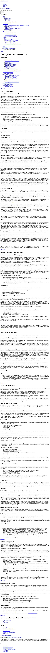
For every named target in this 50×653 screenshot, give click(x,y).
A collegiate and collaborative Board (12, 61)
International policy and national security (13, 28)
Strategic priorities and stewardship (9, 68)
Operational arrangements (8, 72)
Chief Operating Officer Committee (12, 75)
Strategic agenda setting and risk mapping (13, 69)
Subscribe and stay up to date (6, 635)
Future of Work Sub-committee (11, 76)
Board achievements (7, 59)
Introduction (5, 627)
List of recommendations (7, 628)
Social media (5, 651)
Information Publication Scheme (9, 649)
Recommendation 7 (9, 84)
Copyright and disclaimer (8, 647)
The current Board (7, 620)
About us (4, 17)
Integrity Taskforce (9, 63)
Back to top (2, 88)
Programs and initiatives (7, 30)
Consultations (8, 22)
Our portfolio (7, 20)
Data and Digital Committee (10, 77)
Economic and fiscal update (10, 65)
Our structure (7, 19)
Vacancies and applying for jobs (11, 40)
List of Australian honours (10, 34)
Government (7, 27)
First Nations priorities (9, 66)
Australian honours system (10, 32)
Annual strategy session (7, 85)
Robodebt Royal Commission (11, 64)
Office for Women (8, 29)
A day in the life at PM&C (10, 41)
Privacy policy (5, 650)
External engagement (7, 83)
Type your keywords (6, 10)
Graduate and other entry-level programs (13, 43)
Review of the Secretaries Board (9, 48)
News (4, 6)
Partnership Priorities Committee (11, 78)
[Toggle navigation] (0, 13)
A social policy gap (9, 79)
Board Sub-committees (7, 74)
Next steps (7, 80)
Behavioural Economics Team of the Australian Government (17, 25)
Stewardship (7, 62)
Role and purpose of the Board (9, 629)
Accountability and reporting (10, 21)
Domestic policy (8, 26)
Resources (5, 37)
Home (4, 16)
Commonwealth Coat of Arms (11, 36)
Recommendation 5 (9, 73)
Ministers (4, 4)
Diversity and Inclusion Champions (12, 82)
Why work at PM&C (9, 39)
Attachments (5, 622)
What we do (5, 24)
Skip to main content (4, 1)
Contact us (5, 5)
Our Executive (8, 18)
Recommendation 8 (9, 86)
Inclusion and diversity (9, 42)
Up (3, 621)
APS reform (7, 67)
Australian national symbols (10, 35)
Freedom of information (7, 648)
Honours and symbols (7, 31)
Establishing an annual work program (12, 71)
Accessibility (5, 645)
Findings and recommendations (9, 632)
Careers (4, 38)
